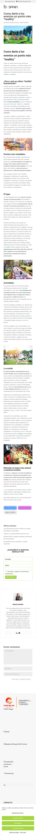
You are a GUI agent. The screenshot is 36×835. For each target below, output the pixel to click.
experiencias (7, 249)
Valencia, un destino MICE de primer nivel (16, 533)
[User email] (19, 633)
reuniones (13, 74)
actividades (25, 290)
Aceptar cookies (18, 818)
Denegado (18, 823)
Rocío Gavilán (10, 22)
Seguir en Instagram (24, 507)
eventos (6, 74)
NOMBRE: (8, 559)
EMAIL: (7, 565)
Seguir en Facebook (10, 507)
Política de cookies (14, 832)
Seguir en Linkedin (10, 512)
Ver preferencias (18, 828)
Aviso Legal (23, 832)
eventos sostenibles (13, 102)
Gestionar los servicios (17, 813)
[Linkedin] (17, 633)
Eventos (26, 22)
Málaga (20, 433)
